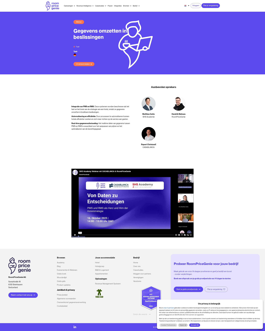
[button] (78, 22)
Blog (59, 266)
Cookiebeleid (62, 306)
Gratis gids (61, 281)
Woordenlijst (62, 277)
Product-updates (63, 285)
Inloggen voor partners (142, 274)
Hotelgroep (99, 266)
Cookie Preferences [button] (168, 325)
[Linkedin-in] (75, 327)
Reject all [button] (183, 325)
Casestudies (138, 270)
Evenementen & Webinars (67, 270)
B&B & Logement (102, 270)
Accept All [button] (194, 325)
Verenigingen (138, 277)
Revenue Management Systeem (108, 284)
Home (135, 262)
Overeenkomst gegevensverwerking (71, 302)
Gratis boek (61, 274)
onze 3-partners (168, 308)
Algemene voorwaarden (66, 298)
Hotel (97, 262)
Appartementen (101, 274)
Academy (60, 262)
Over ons (136, 266)
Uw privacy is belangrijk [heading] (209, 303)
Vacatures (137, 281)
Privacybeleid (62, 295)
